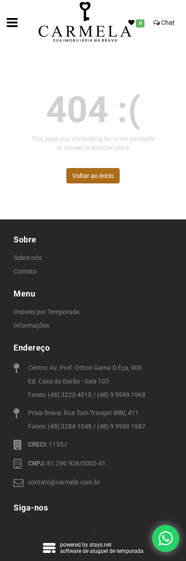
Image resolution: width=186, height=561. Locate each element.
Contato (25, 271)
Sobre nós (28, 257)
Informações (31, 325)
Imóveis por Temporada (46, 311)
